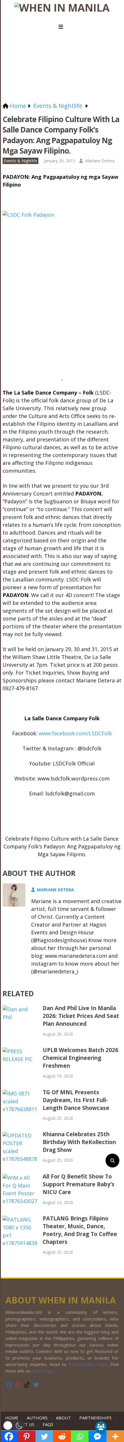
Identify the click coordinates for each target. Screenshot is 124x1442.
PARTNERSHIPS (95, 1418)
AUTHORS (37, 1418)
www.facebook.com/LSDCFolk (75, 733)
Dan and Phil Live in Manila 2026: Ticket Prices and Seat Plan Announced (81, 1015)
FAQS (48, 1424)
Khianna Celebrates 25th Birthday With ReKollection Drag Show (79, 1142)
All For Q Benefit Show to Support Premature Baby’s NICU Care (78, 1184)
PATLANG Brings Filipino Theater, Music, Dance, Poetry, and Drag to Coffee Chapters (80, 1230)
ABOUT (63, 1418)
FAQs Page (43, 1371)
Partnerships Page (88, 1364)
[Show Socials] (101, 1427)
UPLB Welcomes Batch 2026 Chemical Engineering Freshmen (80, 1057)
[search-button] (112, 1160)
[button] (14, 1425)
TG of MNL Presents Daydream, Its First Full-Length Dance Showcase (76, 1100)
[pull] (62, 27)
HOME (13, 1418)
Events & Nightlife (20, 160)
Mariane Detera (99, 160)
